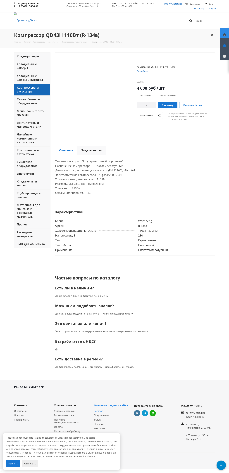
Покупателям (101, 415)
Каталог (98, 410)
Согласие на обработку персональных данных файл (70, 432)
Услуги (98, 419)
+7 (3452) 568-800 (27, 6)
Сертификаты (21, 419)
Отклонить (30, 463)
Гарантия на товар (64, 415)
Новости (19, 415)
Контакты (99, 428)
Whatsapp (199, 8)
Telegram (212, 8)
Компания (20, 405)
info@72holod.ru (173, 3)
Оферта (58, 426)
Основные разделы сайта (111, 405)
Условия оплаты (65, 405)
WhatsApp (153, 413)
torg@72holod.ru (195, 412)
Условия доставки (64, 410)
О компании (21, 410)
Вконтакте (195, 3)
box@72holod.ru (195, 416)
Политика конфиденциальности (66, 421)
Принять (13, 463)
